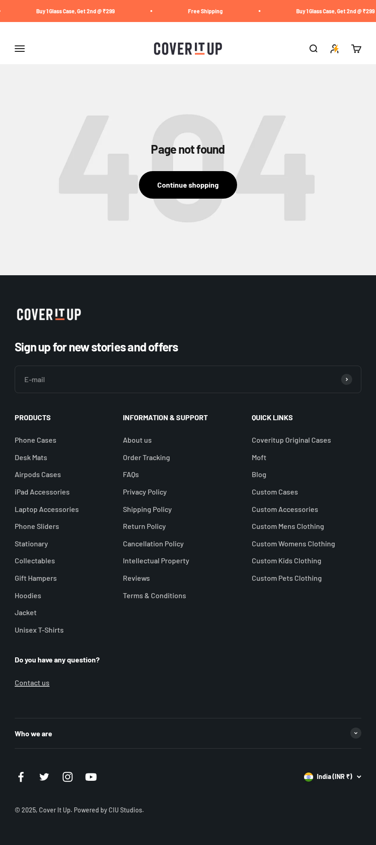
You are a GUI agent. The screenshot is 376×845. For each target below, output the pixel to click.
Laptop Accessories (47, 509)
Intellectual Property (156, 560)
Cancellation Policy (153, 543)
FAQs (131, 474)
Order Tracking (146, 457)
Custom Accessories (285, 509)
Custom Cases (275, 491)
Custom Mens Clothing (288, 526)
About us (137, 439)
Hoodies (28, 595)
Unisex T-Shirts (39, 629)
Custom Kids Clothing (286, 560)
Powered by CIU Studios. (109, 810)
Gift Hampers (36, 577)
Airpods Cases (38, 474)
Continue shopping (188, 184)
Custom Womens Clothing (293, 543)
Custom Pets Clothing (287, 577)
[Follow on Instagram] (67, 777)
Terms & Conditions (154, 595)
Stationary (31, 543)
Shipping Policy (147, 509)
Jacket (26, 612)
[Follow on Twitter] (44, 777)
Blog (259, 474)
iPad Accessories (42, 491)
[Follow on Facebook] (21, 777)
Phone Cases (35, 439)
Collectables (35, 560)
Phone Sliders (37, 526)
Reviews (136, 577)
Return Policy (144, 526)
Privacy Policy (145, 491)
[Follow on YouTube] (91, 777)
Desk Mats (31, 457)
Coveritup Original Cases (291, 439)
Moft (259, 457)
